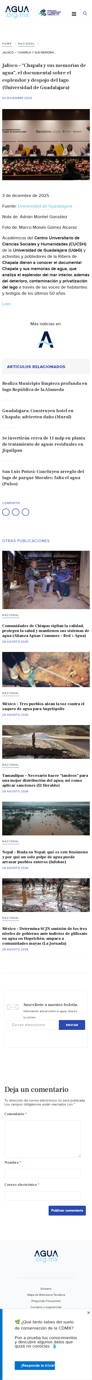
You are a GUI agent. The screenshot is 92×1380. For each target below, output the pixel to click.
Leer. (7, 304)
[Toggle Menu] (74, 14)
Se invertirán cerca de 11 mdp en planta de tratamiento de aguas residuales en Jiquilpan (43, 444)
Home (7, 43)
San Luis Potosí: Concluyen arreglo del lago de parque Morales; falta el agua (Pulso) (43, 478)
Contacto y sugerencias (46, 1307)
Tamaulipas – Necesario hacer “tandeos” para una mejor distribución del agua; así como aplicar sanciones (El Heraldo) (45, 780)
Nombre (12, 1162)
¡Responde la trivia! (38, 1365)
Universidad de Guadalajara (45, 206)
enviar (72, 1025)
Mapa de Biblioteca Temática (46, 1295)
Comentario (15, 1114)
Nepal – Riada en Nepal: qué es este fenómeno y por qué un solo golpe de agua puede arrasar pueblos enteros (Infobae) (45, 857)
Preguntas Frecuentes (46, 1301)
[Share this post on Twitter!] (15, 512)
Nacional (26, 43)
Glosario (46, 1288)
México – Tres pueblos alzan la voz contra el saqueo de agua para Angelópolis (43, 706)
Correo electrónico (21, 1184)
